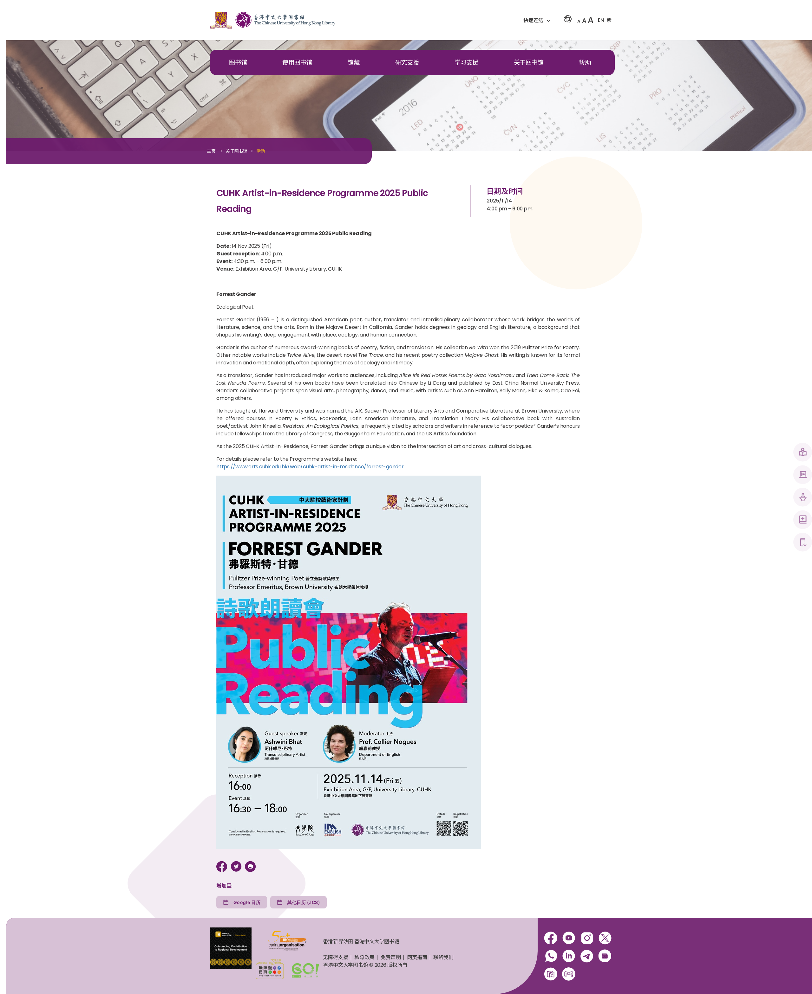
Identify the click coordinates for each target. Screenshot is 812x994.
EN (601, 20)
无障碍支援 (335, 957)
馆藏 (354, 62)
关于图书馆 (529, 62)
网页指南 (417, 957)
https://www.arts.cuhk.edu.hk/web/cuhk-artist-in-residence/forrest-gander (310, 466)
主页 (211, 151)
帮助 (585, 62)
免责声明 (391, 957)
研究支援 (407, 62)
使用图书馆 (297, 62)
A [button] (578, 21)
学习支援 (466, 62)
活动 (260, 151)
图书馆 (238, 62)
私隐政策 (364, 957)
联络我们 (443, 957)
